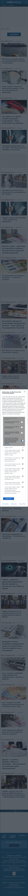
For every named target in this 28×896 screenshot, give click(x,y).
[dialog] (14, 448)
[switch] (22, 422)
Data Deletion (5, 504)
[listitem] (14, 419)
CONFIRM (8, 498)
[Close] (25, 392)
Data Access (14, 504)
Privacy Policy (22, 504)
